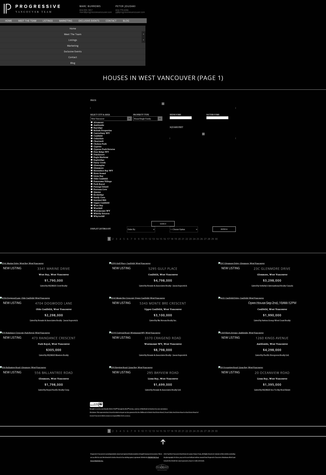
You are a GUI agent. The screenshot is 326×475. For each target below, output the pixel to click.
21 (183, 238)
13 (153, 238)
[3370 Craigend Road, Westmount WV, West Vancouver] (134, 332)
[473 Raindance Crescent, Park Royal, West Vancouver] (25, 332)
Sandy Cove (99, 197)
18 (172, 238)
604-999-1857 (85, 10)
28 (209, 238)
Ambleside (98, 124)
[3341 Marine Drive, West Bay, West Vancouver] (22, 263)
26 (201, 238)
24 (194, 238)
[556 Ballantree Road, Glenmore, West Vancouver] (23, 367)
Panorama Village (102, 181)
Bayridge (98, 127)
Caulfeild (98, 135)
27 (205, 238)
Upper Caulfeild (101, 202)
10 (142, 238)
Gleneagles (99, 165)
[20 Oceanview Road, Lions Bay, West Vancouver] (240, 367)
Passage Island (100, 186)
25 (197, 238)
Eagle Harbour (100, 157)
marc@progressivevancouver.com (95, 12)
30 (216, 238)
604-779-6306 (122, 10)
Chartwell (98, 140)
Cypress (97, 146)
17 (168, 238)
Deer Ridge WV (101, 151)
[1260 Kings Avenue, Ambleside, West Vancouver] (241, 332)
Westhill (97, 207)
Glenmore (98, 167)
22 (186, 238)
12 (149, 238)
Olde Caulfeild (100, 178)
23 (190, 238)
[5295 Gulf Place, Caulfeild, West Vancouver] (130, 263)
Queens (97, 191)
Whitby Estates (101, 213)
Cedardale (98, 138)
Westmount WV (101, 210)
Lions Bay (98, 175)
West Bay (98, 205)
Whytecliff (98, 215)
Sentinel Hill (99, 199)
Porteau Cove (100, 189)
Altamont (98, 122)
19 (175, 238)
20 (179, 238)
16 (164, 238)
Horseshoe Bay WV (103, 170)
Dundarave (99, 154)
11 (146, 238)
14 (157, 238)
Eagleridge (98, 159)
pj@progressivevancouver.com (130, 12)
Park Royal (99, 183)
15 (161, 238)
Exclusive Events (89, 20)
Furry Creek (99, 162)
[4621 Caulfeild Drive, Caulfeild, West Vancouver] (241, 298)
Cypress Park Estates (104, 148)
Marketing (65, 20)
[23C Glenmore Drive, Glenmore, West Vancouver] (241, 263)
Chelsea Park (100, 143)
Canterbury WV (101, 132)
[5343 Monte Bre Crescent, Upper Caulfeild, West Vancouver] (137, 298)
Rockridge (98, 194)
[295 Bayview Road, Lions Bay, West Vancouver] (131, 367)
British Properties (102, 130)
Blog (126, 20)
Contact (111, 20)
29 (212, 238)
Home (8, 20)
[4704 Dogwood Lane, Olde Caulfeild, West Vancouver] (25, 298)
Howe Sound (99, 173)
